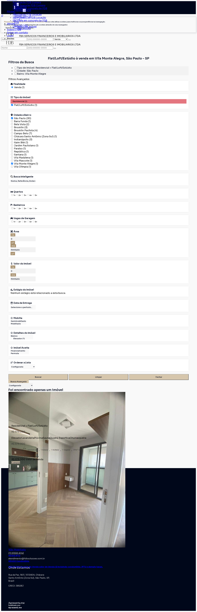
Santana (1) (20, 154)
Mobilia (18, 318)
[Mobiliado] (18, 323)
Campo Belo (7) (23, 133)
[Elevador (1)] (22, 338)
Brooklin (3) (21, 127)
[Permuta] (20, 353)
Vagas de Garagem (24, 218)
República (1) (21, 151)
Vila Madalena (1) (23, 157)
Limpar (98, 377)
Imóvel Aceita (21, 348)
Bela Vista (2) (21, 124)
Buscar (38, 377)
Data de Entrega (23, 303)
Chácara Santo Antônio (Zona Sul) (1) (35, 136)
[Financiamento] (20, 351)
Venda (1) (19, 87)
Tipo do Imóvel (22, 97)
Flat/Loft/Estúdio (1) (25, 105)
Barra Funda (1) (22, 121)
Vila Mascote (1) (23, 160)
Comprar (15, 462)
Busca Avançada (19, 381)
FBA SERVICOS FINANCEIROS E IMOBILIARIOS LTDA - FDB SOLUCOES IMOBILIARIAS (22, 16)
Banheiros (19, 205)
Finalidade (19, 84)
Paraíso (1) (20, 148)
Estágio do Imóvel (24, 289)
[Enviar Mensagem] (55, 48)
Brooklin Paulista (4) (26, 130)
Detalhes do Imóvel (24, 333)
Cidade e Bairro (22, 115)
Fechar (159, 377)
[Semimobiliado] (18, 321)
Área (16, 231)
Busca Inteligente (23, 176)
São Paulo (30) (22, 118)
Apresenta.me (16, 603)
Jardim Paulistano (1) (26, 145)
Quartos (18, 192)
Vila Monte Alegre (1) (26, 163)
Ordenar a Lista (22, 362)
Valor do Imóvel (22, 263)
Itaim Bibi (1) (21, 142)
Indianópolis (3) (23, 139)
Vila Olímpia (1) (22, 166)
